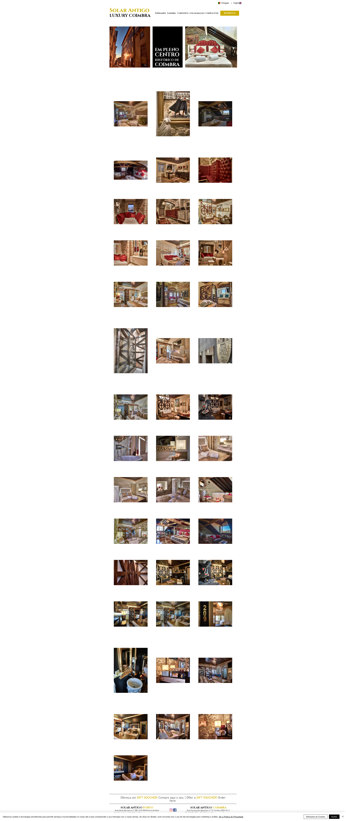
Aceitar (334, 816)
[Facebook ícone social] (174, 810)
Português (225, 3)
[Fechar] (342, 817)
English (236, 3)
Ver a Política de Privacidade (231, 816)
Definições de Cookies (315, 816)
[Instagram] (171, 810)
